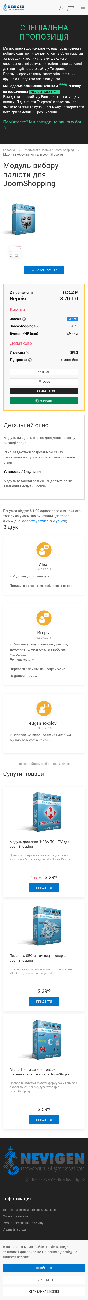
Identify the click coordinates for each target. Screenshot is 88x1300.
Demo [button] (45, 372)
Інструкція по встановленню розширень (31, 1209)
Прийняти (44, 1268)
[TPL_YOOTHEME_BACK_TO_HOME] (14, 7)
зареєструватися (34, 521)
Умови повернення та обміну (23, 1223)
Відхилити (44, 1280)
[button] (71, 7)
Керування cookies (44, 1291)
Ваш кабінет (51, 97)
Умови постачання (16, 1216)
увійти (61, 521)
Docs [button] (46, 381)
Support (46, 400)
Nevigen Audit (42, 91)
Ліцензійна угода (15, 1229)
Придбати (44, 887)
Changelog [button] (46, 391)
